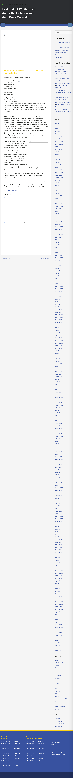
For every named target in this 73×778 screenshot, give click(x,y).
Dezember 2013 (59, 487)
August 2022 (58, 237)
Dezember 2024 (59, 170)
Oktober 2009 (58, 606)
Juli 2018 (57, 350)
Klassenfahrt (58, 678)
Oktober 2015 (58, 433)
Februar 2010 (58, 596)
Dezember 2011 (59, 544)
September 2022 (59, 234)
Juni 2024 (57, 185)
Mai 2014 (57, 475)
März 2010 (57, 593)
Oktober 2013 (58, 493)
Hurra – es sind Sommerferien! (62, 45)
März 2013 (57, 508)
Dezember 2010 (59, 570)
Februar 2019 (58, 338)
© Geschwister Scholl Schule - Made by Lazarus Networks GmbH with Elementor (29, 774)
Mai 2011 (57, 560)
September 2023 (59, 206)
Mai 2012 (57, 531)
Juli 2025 (57, 151)
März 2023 (57, 219)
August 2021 (58, 265)
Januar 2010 (58, 599)
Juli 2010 (57, 583)
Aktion (56, 660)
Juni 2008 (57, 640)
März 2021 (57, 278)
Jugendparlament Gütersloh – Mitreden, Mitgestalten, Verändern (62, 52)
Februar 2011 (58, 568)
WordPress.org (58, 726)
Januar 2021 (58, 283)
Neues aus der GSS (60, 696)
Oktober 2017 (58, 374)
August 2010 (58, 581)
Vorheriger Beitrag (7, 258)
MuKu (56, 693)
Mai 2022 (57, 242)
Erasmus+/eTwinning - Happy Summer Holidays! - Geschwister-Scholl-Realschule (63, 69)
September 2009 (59, 609)
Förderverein (58, 673)
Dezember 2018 (59, 340)
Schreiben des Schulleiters (61, 699)
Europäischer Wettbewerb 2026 (63, 42)
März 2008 (57, 645)
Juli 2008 (57, 637)
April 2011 (57, 562)
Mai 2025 (57, 157)
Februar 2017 (58, 392)
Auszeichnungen (59, 662)
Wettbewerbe (58, 709)
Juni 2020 (57, 299)
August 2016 (58, 407)
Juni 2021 (57, 270)
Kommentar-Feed (59, 723)
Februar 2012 (58, 539)
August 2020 (58, 296)
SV (55, 704)
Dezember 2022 (59, 226)
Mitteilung (57, 691)
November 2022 (59, 229)
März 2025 (57, 162)
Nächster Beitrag (45, 258)
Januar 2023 (58, 224)
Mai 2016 (57, 415)
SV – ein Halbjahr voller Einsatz (63, 47)
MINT (56, 688)
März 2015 (57, 449)
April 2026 (57, 131)
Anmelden (57, 718)
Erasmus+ (57, 668)
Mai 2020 (57, 301)
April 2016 (57, 418)
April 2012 (57, 534)
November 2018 (59, 343)
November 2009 (59, 604)
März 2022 (57, 247)
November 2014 (59, 459)
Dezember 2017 (59, 369)
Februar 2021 (58, 281)
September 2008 (59, 635)
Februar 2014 (58, 482)
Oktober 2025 (58, 146)
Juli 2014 (57, 469)
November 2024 (59, 172)
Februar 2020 (58, 309)
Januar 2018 (58, 366)
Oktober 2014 (58, 462)
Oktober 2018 (58, 345)
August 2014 (58, 467)
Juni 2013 (57, 500)
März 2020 (57, 307)
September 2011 (59, 552)
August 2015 (58, 438)
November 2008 (59, 630)
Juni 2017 (57, 382)
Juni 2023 (57, 211)
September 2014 (59, 464)
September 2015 (59, 436)
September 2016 (59, 405)
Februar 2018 (58, 363)
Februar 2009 (58, 624)
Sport (56, 701)
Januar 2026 (58, 139)
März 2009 (57, 622)
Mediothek (57, 686)
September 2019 (59, 322)
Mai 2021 (57, 273)
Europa (57, 670)
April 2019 (57, 332)
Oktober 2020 (58, 291)
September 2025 (59, 149)
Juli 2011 (57, 555)
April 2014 (57, 477)
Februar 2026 (58, 136)
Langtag (57, 683)
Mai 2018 (57, 356)
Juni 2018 (57, 353)
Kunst (56, 680)
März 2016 (57, 420)
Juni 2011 (57, 557)
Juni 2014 (57, 472)
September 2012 (59, 521)
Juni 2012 (57, 529)
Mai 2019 (57, 330)
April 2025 (57, 159)
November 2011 (59, 547)
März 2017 (57, 389)
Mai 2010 (57, 588)
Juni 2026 (57, 126)
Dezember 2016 (59, 397)
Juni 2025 (57, 154)
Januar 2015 (58, 454)
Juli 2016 (57, 410)
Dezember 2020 (59, 286)
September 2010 (59, 578)
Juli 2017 (57, 379)
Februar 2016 (58, 423)
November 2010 (59, 573)
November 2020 (59, 288)
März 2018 (57, 361)
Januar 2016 (58, 425)
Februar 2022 (58, 250)
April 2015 (57, 446)
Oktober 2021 (58, 260)
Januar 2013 (58, 513)
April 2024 (57, 190)
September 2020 (59, 294)
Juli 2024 (57, 182)
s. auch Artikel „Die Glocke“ (11, 190)
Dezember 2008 (59, 627)
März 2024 (57, 193)
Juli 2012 (57, 526)
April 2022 (57, 245)
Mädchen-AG (58, 57)
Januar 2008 (58, 650)
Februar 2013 (58, 511)
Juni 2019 (57, 327)
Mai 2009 (57, 619)
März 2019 (57, 335)
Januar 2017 (58, 394)
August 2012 (58, 524)
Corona (57, 665)
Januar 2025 (58, 167)
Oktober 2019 (58, 319)
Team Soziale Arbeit (60, 706)
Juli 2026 (57, 123)
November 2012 (59, 518)
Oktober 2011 (58, 549)
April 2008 (57, 643)
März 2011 (57, 565)
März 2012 (57, 537)
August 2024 (58, 180)
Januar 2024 (58, 198)
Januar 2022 (58, 252)
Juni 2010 (57, 586)
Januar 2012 (58, 542)
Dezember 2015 (59, 428)
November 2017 (59, 371)
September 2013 (59, 495)
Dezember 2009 (59, 601)
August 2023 (58, 208)
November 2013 (59, 490)
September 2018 (59, 348)
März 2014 (57, 480)
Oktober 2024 (58, 175)
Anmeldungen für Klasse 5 (63, 114)
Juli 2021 (57, 268)
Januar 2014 (58, 485)
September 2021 (59, 263)
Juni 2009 (57, 617)
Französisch (58, 675)
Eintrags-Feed (58, 721)
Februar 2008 (58, 648)
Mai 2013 (57, 503)
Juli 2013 (57, 498)
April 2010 (57, 591)
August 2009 (58, 612)
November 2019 (59, 317)
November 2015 (59, 431)
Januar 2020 (58, 312)
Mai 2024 (57, 188)
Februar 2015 (58, 451)
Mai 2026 (57, 128)
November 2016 (59, 400)
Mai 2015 (57, 444)
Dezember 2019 (59, 314)
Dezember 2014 (59, 456)
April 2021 (57, 276)
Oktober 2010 (58, 575)
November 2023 (59, 203)
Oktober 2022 (58, 232)
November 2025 (59, 144)
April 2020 (57, 304)
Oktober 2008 (58, 632)
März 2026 (57, 133)
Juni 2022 (57, 239)
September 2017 (59, 376)
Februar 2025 (58, 164)
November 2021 (59, 257)
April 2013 (57, 506)
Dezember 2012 (59, 516)
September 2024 (59, 177)
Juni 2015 (57, 441)
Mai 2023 (57, 214)
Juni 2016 (57, 413)
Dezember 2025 (59, 141)
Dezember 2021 (59, 255)
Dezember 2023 (59, 201)
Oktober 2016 (58, 402)
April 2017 (57, 387)
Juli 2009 (57, 614)
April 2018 (57, 358)
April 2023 (57, 216)
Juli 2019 (57, 325)
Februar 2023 (58, 221)
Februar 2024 (58, 195)
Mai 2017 (57, 384)
